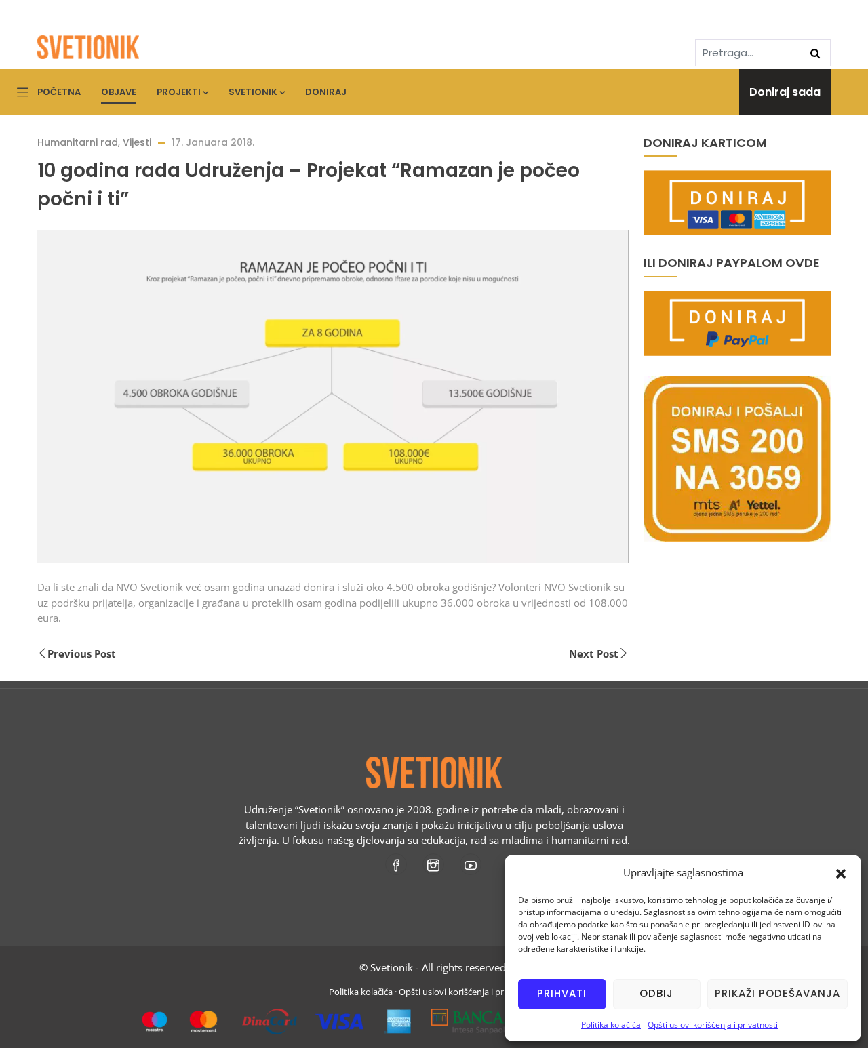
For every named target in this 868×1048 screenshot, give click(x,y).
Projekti (179, 91)
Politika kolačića (611, 1024)
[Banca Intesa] (495, 1016)
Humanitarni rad (77, 142)
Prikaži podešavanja (777, 993)
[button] (841, 872)
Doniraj (326, 91)
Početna (59, 91)
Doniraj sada (785, 92)
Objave (118, 91)
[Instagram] (434, 864)
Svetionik (253, 91)
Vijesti (137, 142)
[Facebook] (397, 864)
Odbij (656, 993)
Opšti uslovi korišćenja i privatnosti (713, 1024)
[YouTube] (472, 864)
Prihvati (562, 993)
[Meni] (22, 93)
